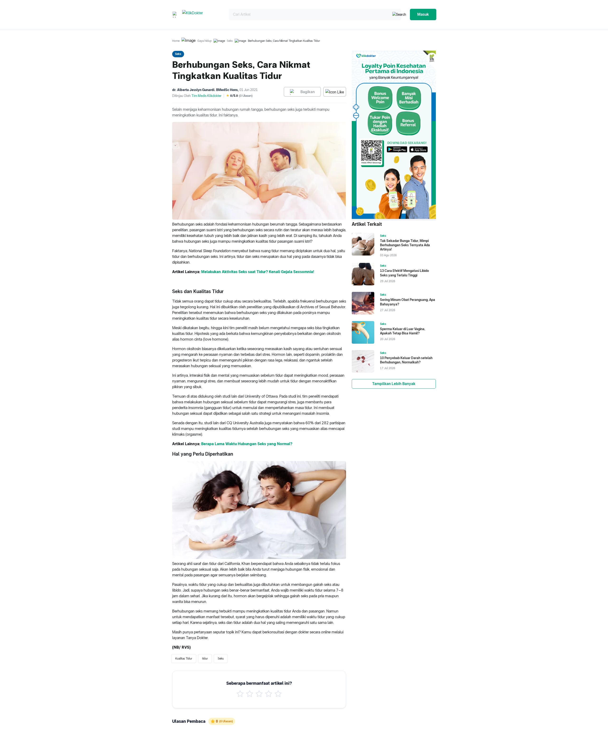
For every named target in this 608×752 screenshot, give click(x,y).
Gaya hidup (204, 41)
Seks (230, 41)
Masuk (423, 14)
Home (176, 41)
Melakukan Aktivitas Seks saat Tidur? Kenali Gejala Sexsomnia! (257, 272)
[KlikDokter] (201, 14)
